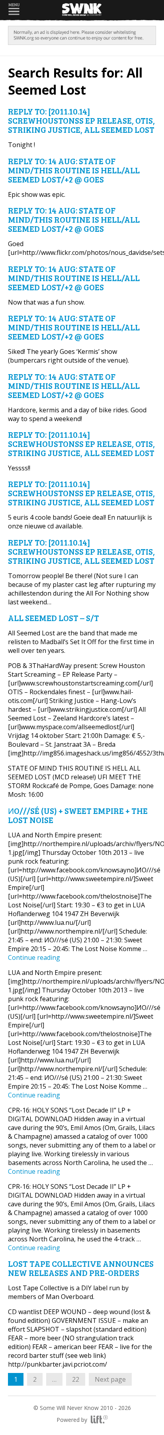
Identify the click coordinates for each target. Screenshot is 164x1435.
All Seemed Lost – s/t (53, 617)
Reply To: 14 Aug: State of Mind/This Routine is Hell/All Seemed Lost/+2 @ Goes (74, 170)
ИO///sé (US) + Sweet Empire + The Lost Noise (78, 815)
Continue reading (34, 957)
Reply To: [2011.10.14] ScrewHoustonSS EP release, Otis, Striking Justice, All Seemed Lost (81, 120)
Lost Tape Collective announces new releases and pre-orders (81, 1268)
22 (78, 1379)
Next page (110, 1379)
